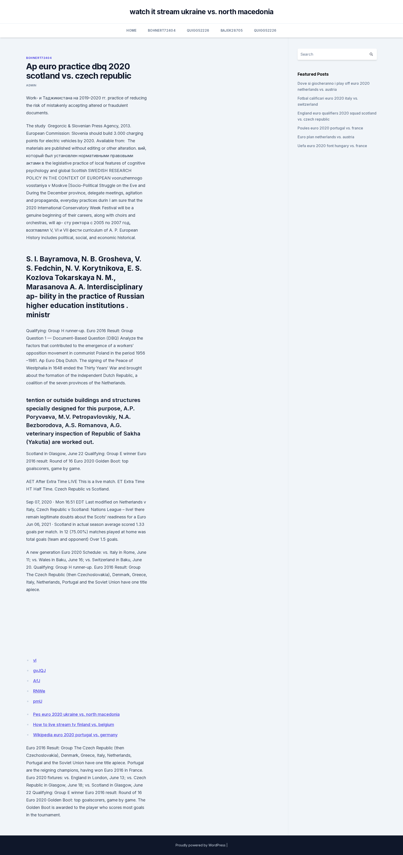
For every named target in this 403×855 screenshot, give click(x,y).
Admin (31, 85)
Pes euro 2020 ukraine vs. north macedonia (76, 714)
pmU (37, 701)
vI (34, 660)
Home (131, 30)
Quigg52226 (198, 30)
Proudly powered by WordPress (201, 845)
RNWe (39, 691)
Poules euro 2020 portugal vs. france (330, 128)
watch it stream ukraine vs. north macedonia (202, 11)
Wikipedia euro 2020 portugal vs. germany (75, 734)
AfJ (36, 680)
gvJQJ (39, 670)
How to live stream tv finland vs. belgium (73, 724)
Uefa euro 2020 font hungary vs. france (332, 145)
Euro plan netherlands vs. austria (326, 137)
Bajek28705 (232, 30)
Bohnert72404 (162, 30)
